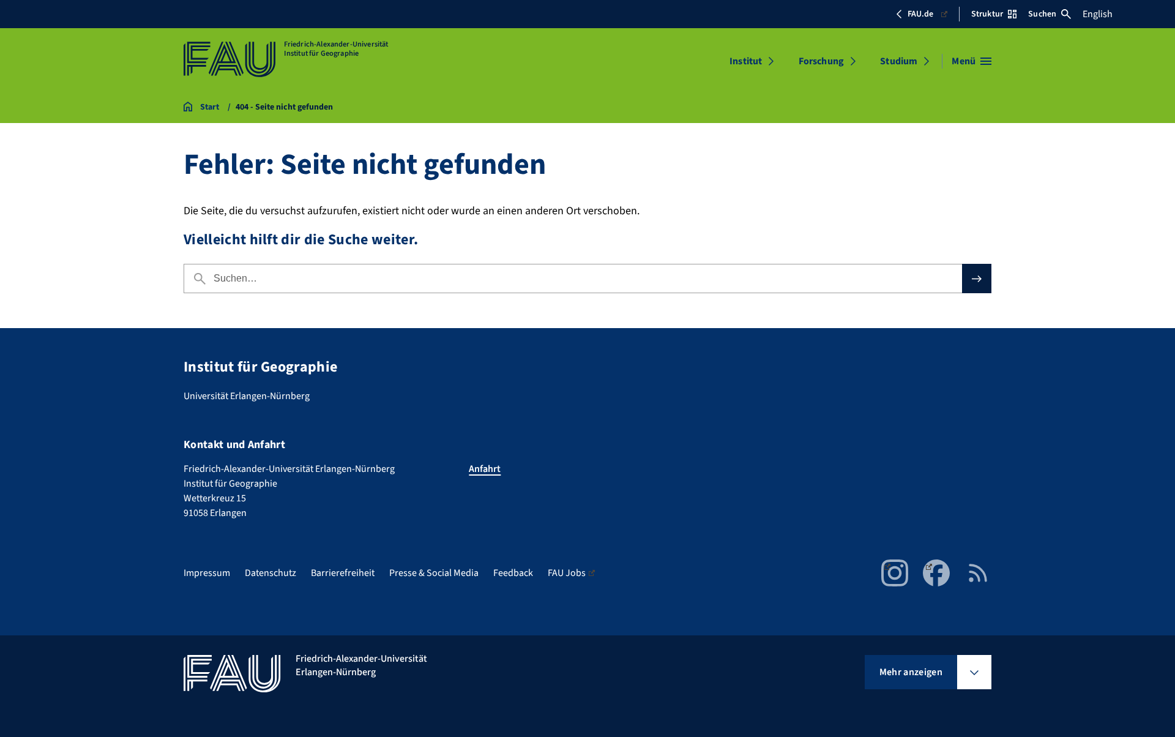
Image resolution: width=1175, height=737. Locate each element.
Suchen (1042, 14)
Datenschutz (270, 573)
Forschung (821, 61)
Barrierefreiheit (343, 573)
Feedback (513, 573)
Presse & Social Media (434, 573)
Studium (898, 61)
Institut (745, 61)
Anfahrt (485, 469)
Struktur (987, 14)
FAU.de (920, 14)
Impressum (207, 573)
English (1098, 14)
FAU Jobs (567, 573)
